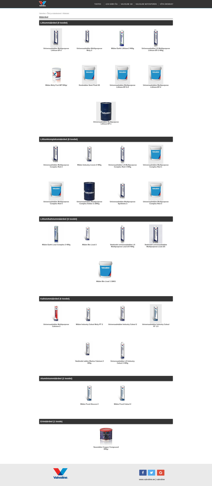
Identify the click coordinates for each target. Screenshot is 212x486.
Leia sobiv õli (112, 4)
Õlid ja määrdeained (54, 13)
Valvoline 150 (126, 4)
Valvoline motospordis (146, 4)
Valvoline (42, 13)
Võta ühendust (166, 4)
